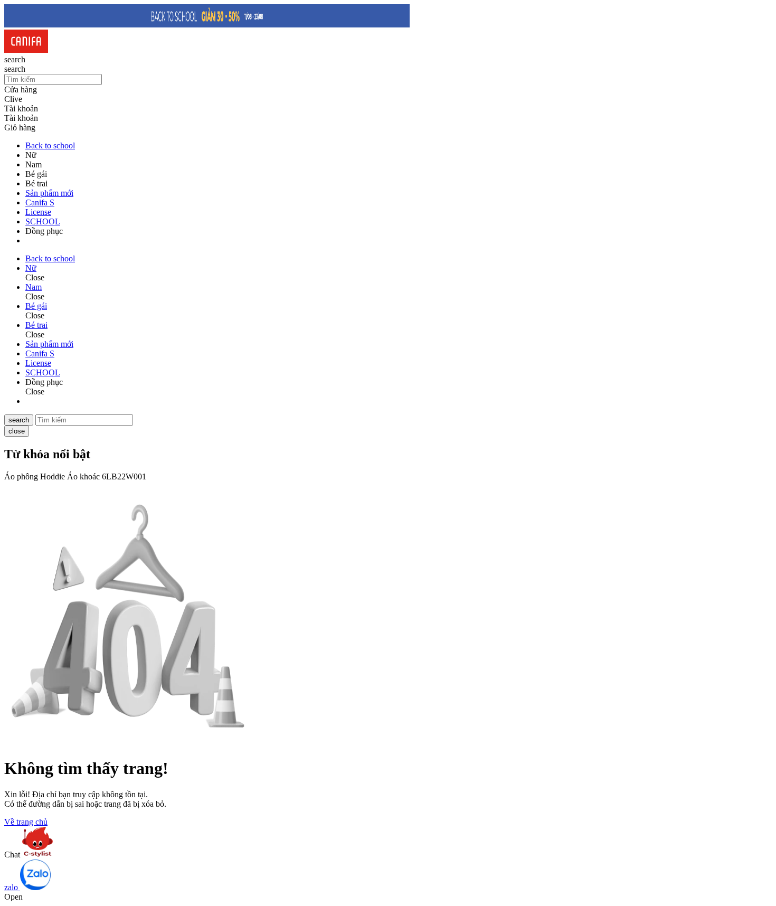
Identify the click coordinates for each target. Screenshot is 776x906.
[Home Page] (26, 49)
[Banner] (207, 24)
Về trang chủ (26, 821)
